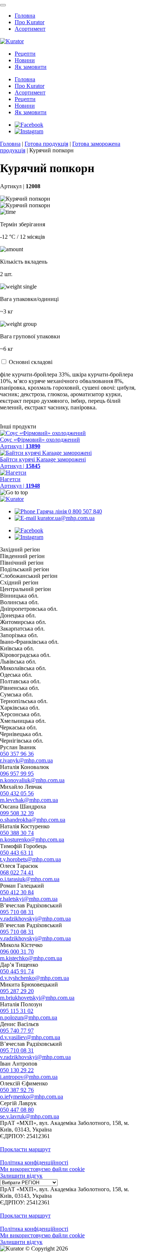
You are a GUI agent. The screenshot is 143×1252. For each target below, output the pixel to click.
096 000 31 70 (17, 951)
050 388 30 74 (17, 833)
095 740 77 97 (17, 1031)
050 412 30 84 (17, 892)
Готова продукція (46, 144)
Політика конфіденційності (34, 1162)
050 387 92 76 (17, 1090)
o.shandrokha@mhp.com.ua (32, 820)
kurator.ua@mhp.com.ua (65, 518)
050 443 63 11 (16, 853)
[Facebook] (29, 125)
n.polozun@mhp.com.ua (28, 1017)
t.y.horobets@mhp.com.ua (30, 859)
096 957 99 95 (17, 773)
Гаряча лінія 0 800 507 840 (68, 511)
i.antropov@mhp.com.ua (29, 1077)
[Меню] (3, 5)
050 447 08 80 (17, 1110)
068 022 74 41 (17, 872)
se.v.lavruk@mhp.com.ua (29, 1116)
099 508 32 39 (17, 813)
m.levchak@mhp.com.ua (29, 800)
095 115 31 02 (16, 1011)
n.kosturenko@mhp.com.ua (32, 839)
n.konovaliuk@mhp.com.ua (32, 780)
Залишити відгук (21, 1176)
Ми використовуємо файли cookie (42, 1169)
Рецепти (25, 54)
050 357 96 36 (17, 754)
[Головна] (12, 499)
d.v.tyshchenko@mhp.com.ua (34, 978)
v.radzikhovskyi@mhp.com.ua (35, 918)
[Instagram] (29, 131)
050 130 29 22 (17, 1070)
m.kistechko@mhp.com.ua (31, 958)
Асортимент (30, 29)
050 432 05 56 (17, 793)
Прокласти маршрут (25, 1149)
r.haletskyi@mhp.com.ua (29, 899)
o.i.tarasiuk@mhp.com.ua (29, 879)
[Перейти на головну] (12, 41)
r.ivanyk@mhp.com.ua (26, 760)
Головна (25, 15)
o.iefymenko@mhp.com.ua (31, 1096)
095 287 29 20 (17, 991)
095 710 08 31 (17, 912)
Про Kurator (29, 22)
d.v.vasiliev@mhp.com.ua (30, 1037)
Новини (25, 60)
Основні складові (30, 362)
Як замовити (31, 67)
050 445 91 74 (17, 971)
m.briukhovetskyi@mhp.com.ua (37, 998)
